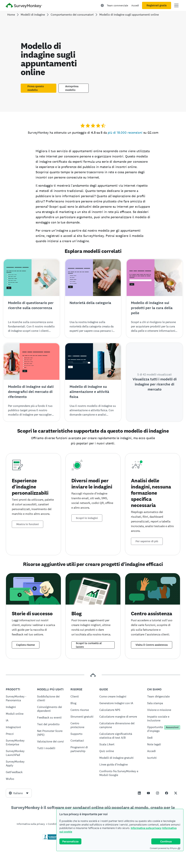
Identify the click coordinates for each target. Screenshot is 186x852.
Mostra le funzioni (27, 524)
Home (11, 15)
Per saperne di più (147, 541)
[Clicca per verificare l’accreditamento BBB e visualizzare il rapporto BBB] (50, 839)
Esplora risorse (25, 645)
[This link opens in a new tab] (139, 793)
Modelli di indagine (33, 15)
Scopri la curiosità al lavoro (89, 645)
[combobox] (19, 793)
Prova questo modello (35, 88)
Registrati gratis (157, 5)
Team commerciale (117, 5)
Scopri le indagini (87, 518)
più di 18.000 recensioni (125, 132)
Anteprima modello (71, 88)
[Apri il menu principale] (176, 5)
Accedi (135, 5)
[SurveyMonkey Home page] (24, 6)
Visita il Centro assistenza (152, 645)
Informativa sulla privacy (146, 828)
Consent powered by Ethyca (163, 848)
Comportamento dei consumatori (72, 15)
